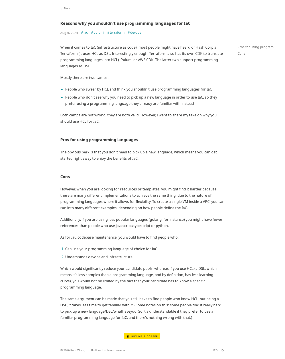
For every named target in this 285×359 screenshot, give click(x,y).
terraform (115, 33)
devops (134, 33)
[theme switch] (223, 350)
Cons (241, 53)
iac (84, 33)
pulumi (97, 33)
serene (120, 350)
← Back (65, 8)
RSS (215, 350)
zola (107, 350)
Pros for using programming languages (260, 47)
